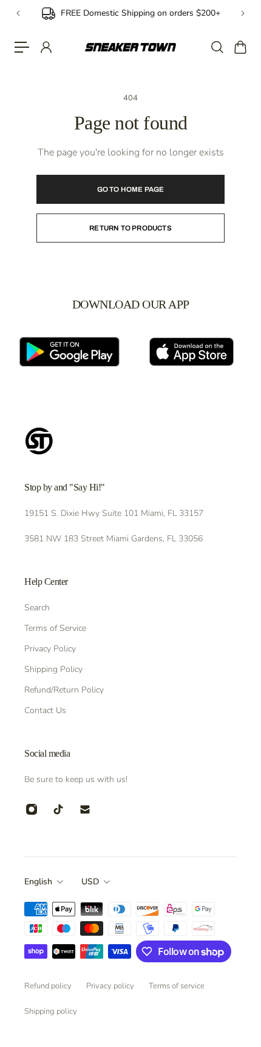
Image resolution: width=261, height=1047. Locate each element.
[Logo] (131, 47)
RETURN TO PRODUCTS (130, 228)
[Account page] (45, 47)
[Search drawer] (216, 47)
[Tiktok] (58, 809)
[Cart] (239, 47)
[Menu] (22, 47)
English (38, 881)
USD (90, 881)
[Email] (85, 809)
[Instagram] (31, 809)
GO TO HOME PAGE (130, 189)
